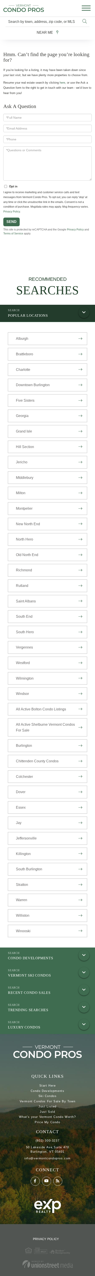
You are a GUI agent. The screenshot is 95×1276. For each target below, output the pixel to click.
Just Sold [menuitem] (47, 1111)
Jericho (21, 462)
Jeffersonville (26, 838)
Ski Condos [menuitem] (47, 1096)
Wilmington (25, 678)
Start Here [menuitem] (47, 1085)
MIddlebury (24, 478)
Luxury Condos (24, 1027)
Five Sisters (25, 400)
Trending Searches (28, 1010)
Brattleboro (24, 354)
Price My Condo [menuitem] (47, 1122)
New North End (28, 524)
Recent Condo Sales (29, 993)
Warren (21, 900)
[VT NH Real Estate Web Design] (47, 1264)
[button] (84, 22)
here (62, 82)
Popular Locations (28, 315)
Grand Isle (24, 431)
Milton (20, 493)
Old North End (27, 555)
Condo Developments (30, 958)
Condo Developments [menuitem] (48, 1091)
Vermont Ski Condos (29, 975)
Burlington (24, 745)
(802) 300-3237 (47, 1140)
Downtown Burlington (33, 385)
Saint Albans (26, 601)
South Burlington (29, 869)
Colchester (24, 777)
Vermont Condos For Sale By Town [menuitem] (48, 1101)
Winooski (23, 931)
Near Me (45, 32)
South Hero (25, 632)
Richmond (24, 570)
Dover (20, 792)
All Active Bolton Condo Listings (41, 709)
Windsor (22, 694)
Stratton (22, 885)
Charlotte (23, 370)
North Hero (24, 539)
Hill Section (25, 447)
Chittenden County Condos (37, 761)
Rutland (22, 586)
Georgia (22, 416)
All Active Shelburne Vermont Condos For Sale (45, 727)
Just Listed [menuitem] (47, 1106)
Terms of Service (13, 233)
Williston (22, 915)
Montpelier (24, 508)
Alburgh (22, 338)
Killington (23, 854)
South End (24, 616)
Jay (18, 823)
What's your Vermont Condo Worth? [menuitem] (47, 1117)
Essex (21, 807)
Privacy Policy (11, 211)
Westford (23, 663)
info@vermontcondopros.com (47, 1158)
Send (11, 222)
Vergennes (24, 647)
